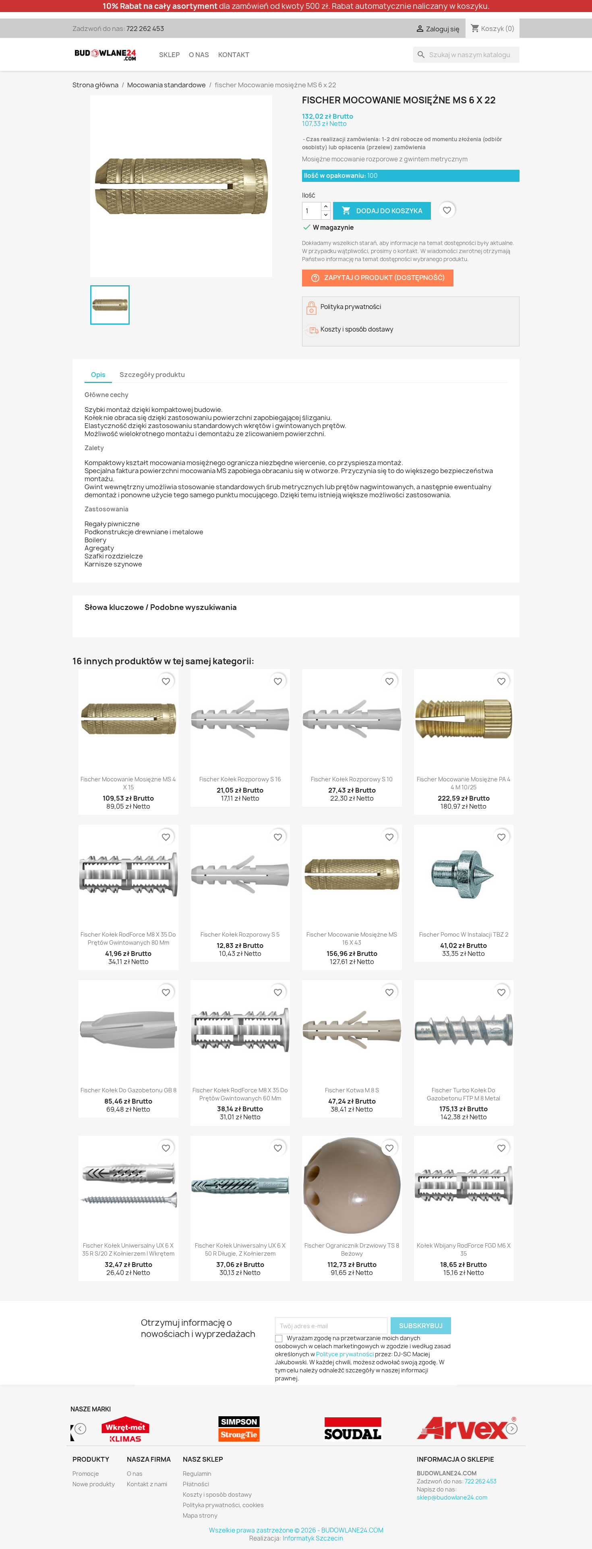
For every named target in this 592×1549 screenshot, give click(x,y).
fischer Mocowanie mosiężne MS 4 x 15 (128, 783)
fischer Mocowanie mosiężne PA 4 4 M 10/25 (464, 783)
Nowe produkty (93, 1484)
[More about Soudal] (353, 1429)
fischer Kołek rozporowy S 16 (240, 779)
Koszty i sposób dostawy (217, 1494)
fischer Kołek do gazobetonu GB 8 (128, 1090)
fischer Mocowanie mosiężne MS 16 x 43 (351, 938)
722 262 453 (145, 28)
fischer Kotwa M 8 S (352, 1090)
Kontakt (233, 54)
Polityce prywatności (345, 1354)
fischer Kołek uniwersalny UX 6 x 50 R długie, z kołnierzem (240, 1249)
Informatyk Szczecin (313, 1538)
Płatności (196, 1484)
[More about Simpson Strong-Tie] (239, 1429)
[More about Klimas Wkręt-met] (125, 1429)
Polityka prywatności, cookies (223, 1505)
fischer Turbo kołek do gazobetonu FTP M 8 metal (463, 1094)
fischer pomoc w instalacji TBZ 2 (463, 934)
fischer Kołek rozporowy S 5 (240, 934)
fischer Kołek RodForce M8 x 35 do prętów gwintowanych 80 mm (128, 938)
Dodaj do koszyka (382, 210)
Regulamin (197, 1473)
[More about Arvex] (467, 1429)
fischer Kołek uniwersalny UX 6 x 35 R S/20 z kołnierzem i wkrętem (128, 1249)
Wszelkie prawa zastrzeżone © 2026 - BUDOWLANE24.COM (296, 1530)
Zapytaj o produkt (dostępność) (377, 278)
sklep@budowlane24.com (452, 1497)
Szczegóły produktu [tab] (152, 374)
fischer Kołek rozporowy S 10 (352, 779)
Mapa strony (200, 1515)
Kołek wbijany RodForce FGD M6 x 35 (464, 1249)
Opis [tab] (98, 374)
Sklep (169, 54)
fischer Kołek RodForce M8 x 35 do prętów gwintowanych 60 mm (240, 1094)
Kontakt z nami (147, 1484)
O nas (199, 54)
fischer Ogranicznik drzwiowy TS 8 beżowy (351, 1249)
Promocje (85, 1473)
